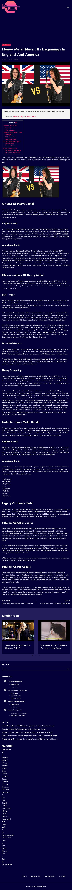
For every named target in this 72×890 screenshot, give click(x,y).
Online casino (6, 838)
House (4, 814)
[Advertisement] (36, 26)
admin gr (5, 763)
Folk (3, 798)
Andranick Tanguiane (19, 116)
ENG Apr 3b (6, 792)
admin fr (5, 760)
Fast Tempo (8, 134)
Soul (3, 859)
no (3, 832)
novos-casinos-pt (8, 835)
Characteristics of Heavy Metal (12, 132)
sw (3, 862)
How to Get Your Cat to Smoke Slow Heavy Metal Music (54, 646)
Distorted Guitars (10, 137)
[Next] (67, 637)
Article (4, 768)
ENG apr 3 (5, 790)
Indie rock (5, 816)
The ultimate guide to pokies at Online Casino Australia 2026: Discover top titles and (29, 739)
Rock (3, 854)
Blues (4, 771)
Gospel (4, 803)
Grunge (4, 806)
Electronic (5, 787)
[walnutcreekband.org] (11, 7)
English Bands (9, 128)
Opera (4, 840)
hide (16, 122)
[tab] (32, 655)
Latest (4, 824)
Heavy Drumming (10, 139)
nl (2, 830)
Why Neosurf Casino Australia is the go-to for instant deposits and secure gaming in (29, 736)
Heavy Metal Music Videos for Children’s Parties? (17, 646)
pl (2, 843)
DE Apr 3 (5, 781)
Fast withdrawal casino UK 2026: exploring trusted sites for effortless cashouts (28, 726)
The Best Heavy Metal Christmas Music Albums (54, 602)
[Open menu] (68, 7)
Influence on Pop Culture (12, 152)
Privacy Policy (49, 876)
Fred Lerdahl (31, 116)
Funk (3, 800)
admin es (5, 757)
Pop (3, 846)
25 (3, 752)
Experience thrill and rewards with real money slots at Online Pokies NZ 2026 (27, 732)
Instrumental (6, 819)
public (4, 848)
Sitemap (62, 876)
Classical (5, 776)
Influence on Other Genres (13, 150)
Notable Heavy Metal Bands (12, 141)
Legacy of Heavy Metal (10, 148)
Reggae (4, 851)
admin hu (5, 766)
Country (5, 779)
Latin (3, 827)
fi (2, 795)
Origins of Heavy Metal (10, 125)
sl (2, 856)
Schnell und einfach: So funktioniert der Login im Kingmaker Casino (24, 729)
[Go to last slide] (5, 637)
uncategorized (7, 864)
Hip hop (4, 811)
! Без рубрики (6, 749)
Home (25, 876)
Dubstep (5, 784)
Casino (4, 773)
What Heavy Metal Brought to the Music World (17, 602)
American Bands (10, 130)
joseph (5, 59)
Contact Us (35, 876)
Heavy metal (6, 44)
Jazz (3, 822)
